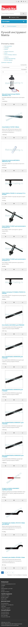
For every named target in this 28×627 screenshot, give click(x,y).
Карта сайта (4, 599)
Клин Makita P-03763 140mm (10, 127)
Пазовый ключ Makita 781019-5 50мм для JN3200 (13, 523)
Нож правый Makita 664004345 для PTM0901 (12, 456)
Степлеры (6, 47)
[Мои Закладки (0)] (21, 1)
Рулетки (6, 49)
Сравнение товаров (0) (6, 62)
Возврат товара (4, 597)
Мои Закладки (4, 615)
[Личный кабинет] (19, 1)
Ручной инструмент (11, 26)
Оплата (3, 590)
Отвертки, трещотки (9, 51)
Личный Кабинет (5, 612)
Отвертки (6, 57)
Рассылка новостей (5, 616)
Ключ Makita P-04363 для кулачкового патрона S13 (14, 259)
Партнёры (3, 606)
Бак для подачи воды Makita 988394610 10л (11, 94)
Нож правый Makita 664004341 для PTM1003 (12, 423)
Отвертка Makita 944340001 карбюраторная (10, 489)
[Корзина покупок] (23, 1)
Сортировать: (24, 64)
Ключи (5, 53)
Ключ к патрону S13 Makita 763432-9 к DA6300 (13, 292)
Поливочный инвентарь (9, 58)
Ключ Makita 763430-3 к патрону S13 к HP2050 (13, 193)
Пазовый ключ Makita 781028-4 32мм (13, 557)
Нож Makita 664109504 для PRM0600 (13, 325)
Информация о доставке (7, 588)
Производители (4, 603)
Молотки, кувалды (8, 60)
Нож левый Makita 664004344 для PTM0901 (12, 390)
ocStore (8, 622)
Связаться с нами (5, 596)
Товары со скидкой (5, 608)
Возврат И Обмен (5, 591)
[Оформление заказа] (25, 1)
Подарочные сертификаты (7, 604)
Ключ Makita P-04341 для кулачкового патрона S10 (14, 226)
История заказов (5, 613)
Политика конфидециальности (8, 584)
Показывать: (24, 69)
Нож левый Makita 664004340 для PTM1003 (12, 357)
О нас (2, 587)
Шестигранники (8, 46)
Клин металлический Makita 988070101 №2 (11, 160)
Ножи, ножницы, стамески (10, 54)
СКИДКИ (3, 585)
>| (12, 572)
